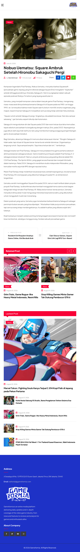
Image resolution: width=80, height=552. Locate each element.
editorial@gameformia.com (20, 481)
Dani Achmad (12, 78)
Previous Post (15, 232)
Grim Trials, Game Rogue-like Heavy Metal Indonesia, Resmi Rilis (41, 416)
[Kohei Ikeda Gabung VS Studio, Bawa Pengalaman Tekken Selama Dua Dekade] (9, 400)
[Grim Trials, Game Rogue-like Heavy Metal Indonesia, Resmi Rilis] (9, 414)
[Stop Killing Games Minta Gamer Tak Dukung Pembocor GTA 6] (9, 428)
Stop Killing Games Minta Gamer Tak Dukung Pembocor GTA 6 (40, 429)
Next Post (66, 233)
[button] (69, 251)
